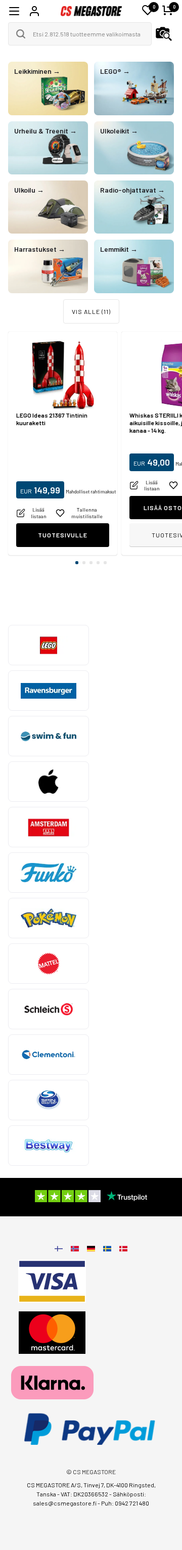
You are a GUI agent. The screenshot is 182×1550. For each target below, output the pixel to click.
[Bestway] (48, 1145)
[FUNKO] (48, 872)
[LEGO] (48, 645)
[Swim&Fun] (48, 736)
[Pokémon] (48, 918)
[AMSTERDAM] (48, 827)
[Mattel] (48, 963)
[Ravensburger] (48, 690)
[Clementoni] (48, 1054)
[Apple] (48, 781)
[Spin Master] (48, 1100)
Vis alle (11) (91, 311)
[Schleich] (48, 1009)
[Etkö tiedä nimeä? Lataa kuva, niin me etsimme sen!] (164, 34)
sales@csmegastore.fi (65, 1503)
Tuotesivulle (62, 534)
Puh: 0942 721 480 (125, 1503)
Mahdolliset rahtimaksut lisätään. (99, 491)
